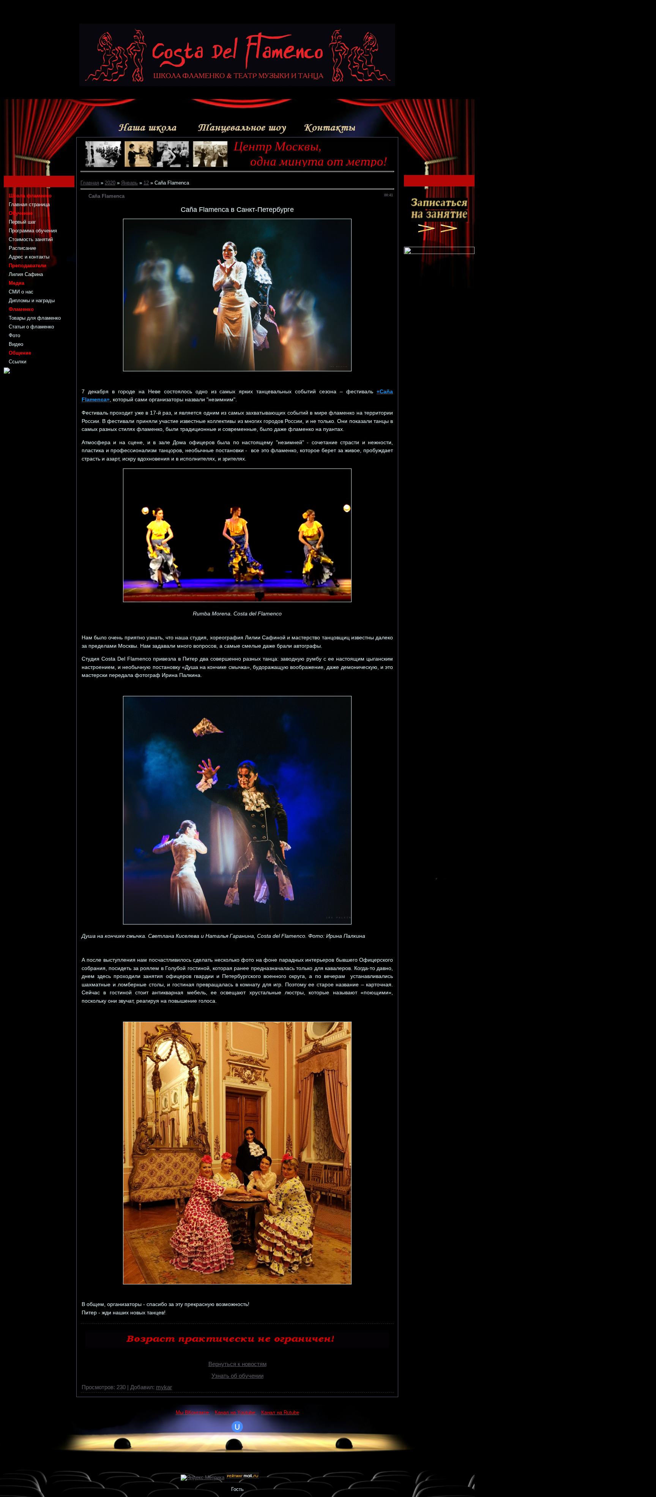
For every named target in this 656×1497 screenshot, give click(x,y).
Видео (16, 344)
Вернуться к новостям (237, 1364)
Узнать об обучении (237, 1376)
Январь (129, 183)
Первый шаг (22, 222)
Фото (14, 335)
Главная (89, 183)
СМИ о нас (21, 292)
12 (146, 183)
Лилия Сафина (26, 274)
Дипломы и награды (32, 300)
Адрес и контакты (29, 257)
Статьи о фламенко (31, 327)
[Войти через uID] (237, 1426)
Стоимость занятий (31, 239)
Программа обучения (33, 230)
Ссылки (17, 361)
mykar (164, 1387)
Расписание (22, 248)
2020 (110, 183)
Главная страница (29, 204)
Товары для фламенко (35, 318)
